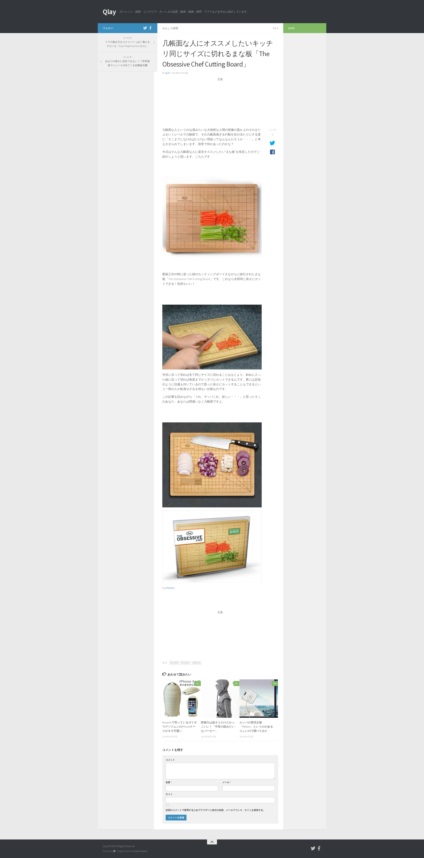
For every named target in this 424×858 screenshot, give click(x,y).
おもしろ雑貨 (170, 28)
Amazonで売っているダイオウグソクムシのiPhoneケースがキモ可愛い (179, 727)
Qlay (109, 11)
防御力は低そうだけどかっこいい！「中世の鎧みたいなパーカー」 (218, 727)
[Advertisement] (220, 104)
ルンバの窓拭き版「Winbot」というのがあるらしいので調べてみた (256, 727)
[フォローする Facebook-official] (150, 28)
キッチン (185, 663)
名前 (169, 782)
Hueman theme (140, 851)
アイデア (174, 663)
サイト (169, 794)
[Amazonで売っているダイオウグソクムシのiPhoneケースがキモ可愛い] (181, 698)
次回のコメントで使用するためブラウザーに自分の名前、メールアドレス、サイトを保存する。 (215, 810)
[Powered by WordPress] (114, 851)
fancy (170, 588)
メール (226, 782)
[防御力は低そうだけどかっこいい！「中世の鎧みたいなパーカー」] (220, 698)
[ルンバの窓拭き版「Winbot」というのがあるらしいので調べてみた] (258, 698)
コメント (170, 759)
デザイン (196, 663)
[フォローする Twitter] (145, 28)
